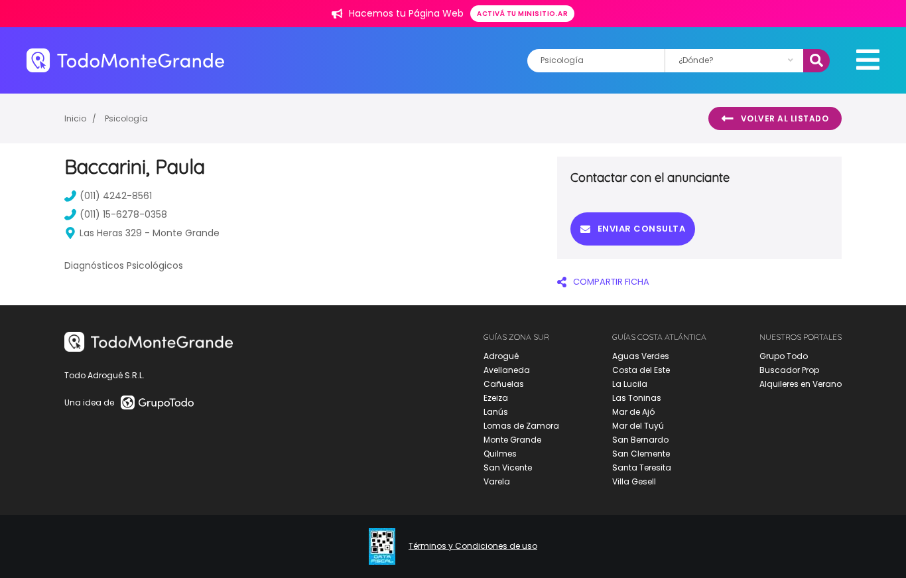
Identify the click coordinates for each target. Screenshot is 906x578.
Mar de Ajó (633, 411)
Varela (497, 481)
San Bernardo (640, 439)
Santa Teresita (641, 467)
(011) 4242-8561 (116, 196)
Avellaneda (507, 370)
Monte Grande (512, 439)
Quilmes (500, 453)
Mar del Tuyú (638, 425)
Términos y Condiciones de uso (473, 546)
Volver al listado (785, 118)
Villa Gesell (634, 481)
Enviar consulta (642, 228)
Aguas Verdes (640, 356)
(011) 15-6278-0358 (123, 214)
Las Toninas (636, 397)
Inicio (75, 118)
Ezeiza (496, 397)
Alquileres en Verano (800, 384)
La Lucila (629, 384)
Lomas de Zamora (521, 425)
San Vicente (508, 467)
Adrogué (501, 356)
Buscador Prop (789, 370)
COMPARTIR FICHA (611, 281)
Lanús (496, 411)
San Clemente (641, 453)
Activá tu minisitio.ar (522, 14)
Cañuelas (504, 384)
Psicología (126, 118)
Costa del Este (641, 370)
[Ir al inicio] (125, 60)
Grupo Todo (783, 356)
